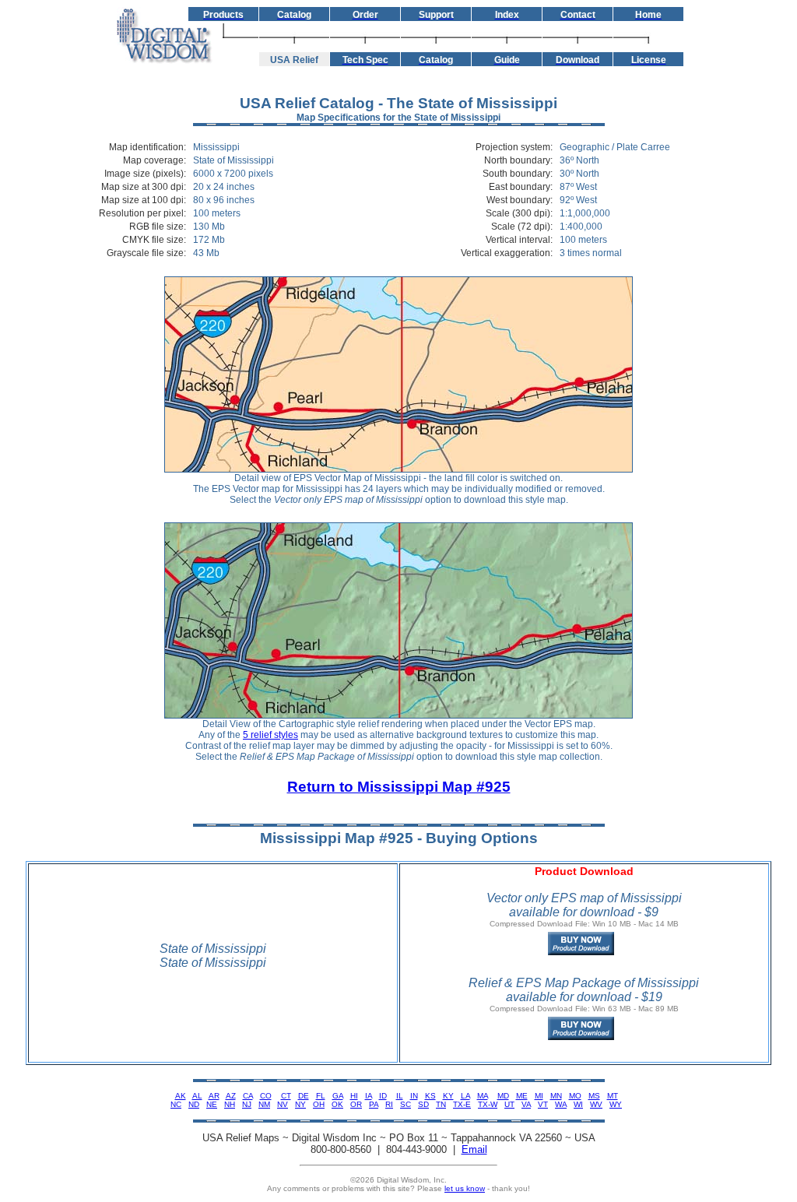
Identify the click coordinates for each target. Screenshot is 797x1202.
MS (594, 1095)
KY (448, 1095)
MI (539, 1095)
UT (509, 1104)
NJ (246, 1104)
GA (337, 1095)
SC (405, 1104)
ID (383, 1095)
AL (197, 1095)
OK (337, 1104)
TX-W (487, 1104)
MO (575, 1095)
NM (264, 1104)
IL (399, 1095)
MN (556, 1095)
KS (430, 1095)
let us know (464, 1188)
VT (543, 1104)
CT (286, 1095)
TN (441, 1104)
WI (578, 1104)
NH (229, 1104)
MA (482, 1095)
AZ (231, 1095)
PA (373, 1104)
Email (474, 1149)
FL (320, 1095)
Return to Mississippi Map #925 (399, 786)
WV (596, 1104)
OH (319, 1104)
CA (248, 1095)
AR (214, 1095)
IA (368, 1095)
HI (354, 1095)
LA (465, 1095)
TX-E (462, 1104)
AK (180, 1095)
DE (303, 1095)
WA (561, 1104)
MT (612, 1095)
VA (526, 1104)
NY (300, 1104)
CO (266, 1095)
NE (211, 1104)
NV (282, 1104)
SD (423, 1104)
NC (175, 1104)
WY (615, 1104)
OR (356, 1104)
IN (414, 1095)
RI (389, 1104)
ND (193, 1104)
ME (522, 1095)
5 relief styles (270, 734)
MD (503, 1095)
